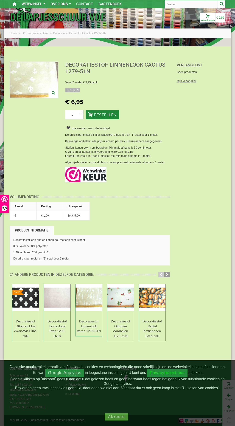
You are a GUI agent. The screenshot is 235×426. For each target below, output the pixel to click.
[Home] (14, 4)
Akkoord (116, 417)
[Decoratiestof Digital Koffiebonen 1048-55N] (152, 301)
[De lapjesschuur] (58, 16)
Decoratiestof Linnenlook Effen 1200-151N (57, 328)
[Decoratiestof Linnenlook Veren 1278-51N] (89, 301)
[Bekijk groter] (53, 93)
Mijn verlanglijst (186, 81)
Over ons (59, 4)
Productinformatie (31, 230)
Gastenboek (110, 4)
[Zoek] (221, 4)
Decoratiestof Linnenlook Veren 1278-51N (89, 326)
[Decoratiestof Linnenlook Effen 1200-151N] (57, 301)
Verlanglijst (189, 65)
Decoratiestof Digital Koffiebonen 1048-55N (152, 328)
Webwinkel (32, 4)
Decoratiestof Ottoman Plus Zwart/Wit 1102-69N (25, 328)
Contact (84, 4)
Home (14, 33)
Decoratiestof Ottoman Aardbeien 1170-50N (120, 328)
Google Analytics (64, 372)
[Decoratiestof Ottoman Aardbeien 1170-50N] (120, 301)
